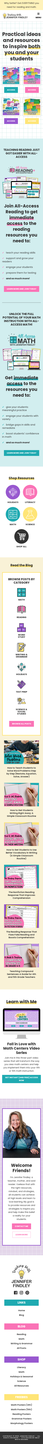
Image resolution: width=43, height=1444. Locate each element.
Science (30, 524)
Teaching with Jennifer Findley (15, 16)
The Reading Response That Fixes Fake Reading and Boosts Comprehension (21, 934)
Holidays (13, 502)
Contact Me (21, 1226)
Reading (21, 617)
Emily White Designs (27, 1438)
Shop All (21, 546)
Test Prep (21, 691)
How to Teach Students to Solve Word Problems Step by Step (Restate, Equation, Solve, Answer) (21, 772)
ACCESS (11, 89)
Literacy (30, 502)
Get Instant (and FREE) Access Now (21, 1079)
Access (11, 121)
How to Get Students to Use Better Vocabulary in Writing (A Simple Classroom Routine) (21, 854)
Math (13, 524)
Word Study (21, 635)
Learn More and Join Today (21, 289)
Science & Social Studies (21, 711)
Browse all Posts (21, 723)
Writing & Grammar (21, 655)
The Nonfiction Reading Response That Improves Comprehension (21, 895)
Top (40, 1441)
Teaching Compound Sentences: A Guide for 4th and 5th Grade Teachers (21, 974)
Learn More (21, 1234)
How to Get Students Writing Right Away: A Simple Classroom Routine (21, 813)
